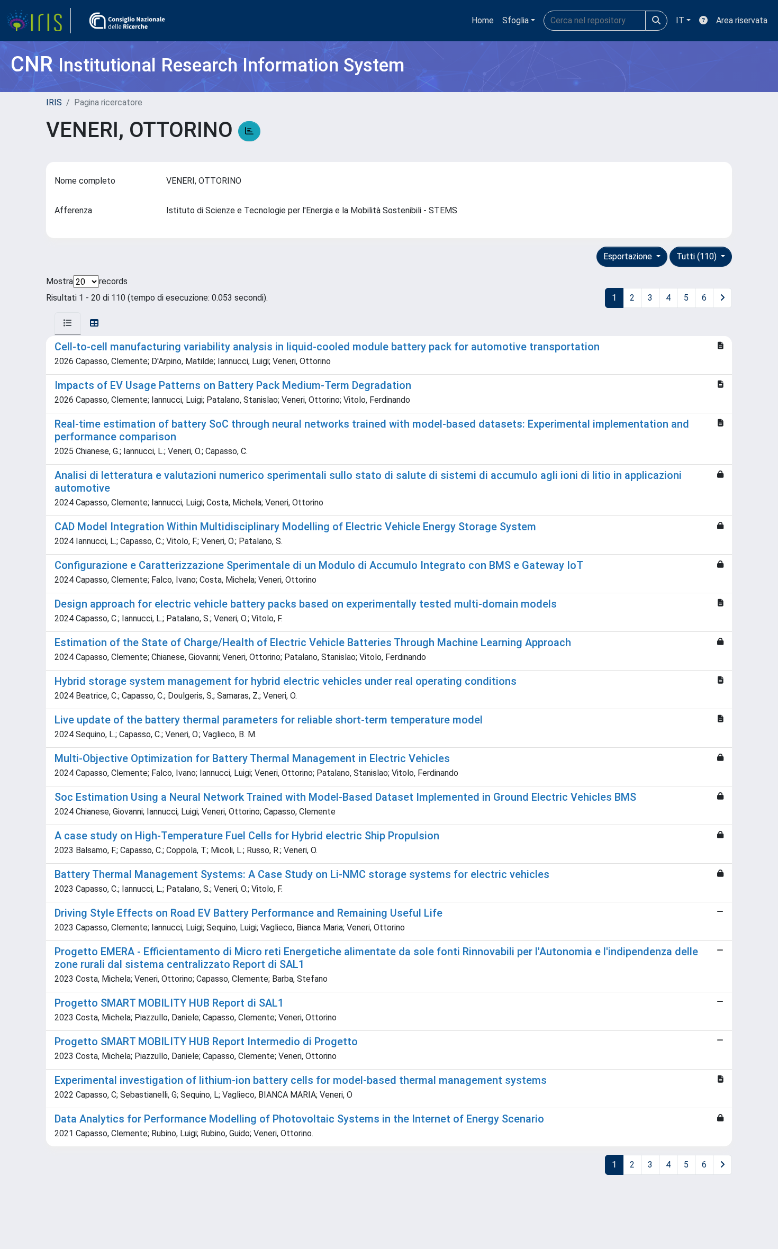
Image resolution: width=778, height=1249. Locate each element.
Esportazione (628, 256)
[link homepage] (38, 20)
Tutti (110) (697, 256)
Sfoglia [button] (515, 20)
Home (483, 20)
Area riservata (741, 20)
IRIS (54, 102)
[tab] (68, 323)
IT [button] (680, 20)
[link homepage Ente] (127, 20)
